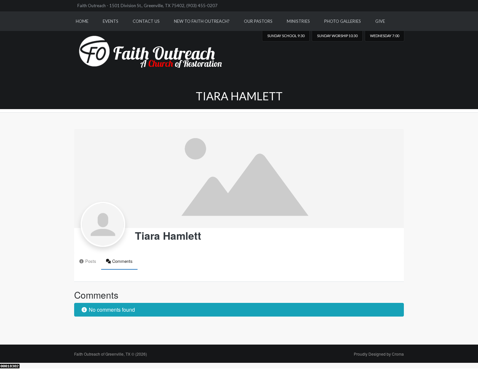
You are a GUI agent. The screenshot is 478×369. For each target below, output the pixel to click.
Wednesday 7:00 (384, 36)
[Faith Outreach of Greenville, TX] (153, 46)
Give (380, 21)
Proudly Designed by (379, 354)
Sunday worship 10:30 (337, 36)
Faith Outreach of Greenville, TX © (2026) (110, 354)
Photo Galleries (342, 21)
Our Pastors (258, 21)
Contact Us (146, 21)
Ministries (298, 21)
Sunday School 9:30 (285, 36)
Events (110, 21)
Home (82, 21)
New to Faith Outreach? (202, 21)
